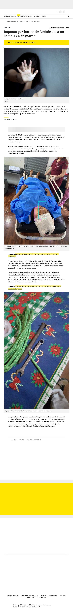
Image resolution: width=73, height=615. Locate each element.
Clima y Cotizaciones (54, 11)
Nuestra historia (13, 596)
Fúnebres (63, 596)
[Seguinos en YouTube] (66, 605)
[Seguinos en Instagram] (68, 605)
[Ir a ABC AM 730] (55, 16)
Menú (68, 11)
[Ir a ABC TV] (49, 16)
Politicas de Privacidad (49, 596)
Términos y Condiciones (30, 596)
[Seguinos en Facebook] (62, 605)
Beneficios (30, 597)
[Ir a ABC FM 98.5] (62, 16)
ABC (7, 11)
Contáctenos (41, 597)
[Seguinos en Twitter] (64, 605)
